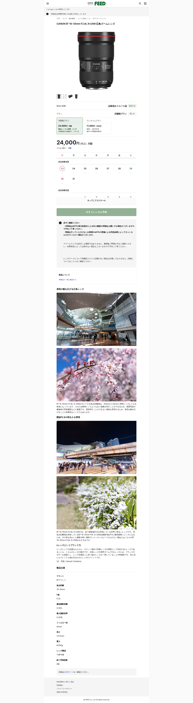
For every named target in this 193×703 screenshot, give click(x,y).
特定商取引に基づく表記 (65, 682)
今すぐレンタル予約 (96, 212)
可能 (69, 148)
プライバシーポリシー (64, 689)
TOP (58, 18)
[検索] (140, 3)
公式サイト (68, 672)
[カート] (145, 3)
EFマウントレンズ (99, 18)
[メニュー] (47, 3)
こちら (73, 261)
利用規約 (60, 685)
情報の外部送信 (62, 692)
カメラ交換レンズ (84, 18)
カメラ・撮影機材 (68, 18)
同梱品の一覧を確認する (67, 280)
